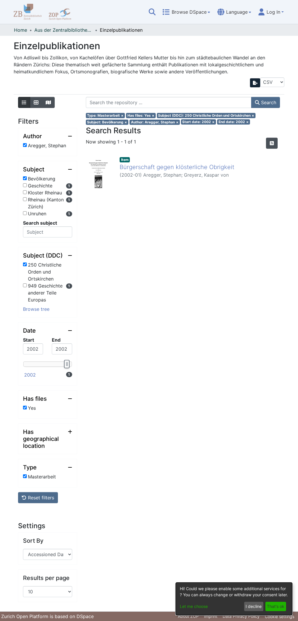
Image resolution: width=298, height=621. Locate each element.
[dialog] (234, 599)
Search (268, 102)
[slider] (66, 364)
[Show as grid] (36, 102)
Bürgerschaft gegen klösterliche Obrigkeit (177, 167)
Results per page (46, 577)
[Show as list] (24, 102)
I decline (254, 606)
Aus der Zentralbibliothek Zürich (63, 30)
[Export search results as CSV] (255, 82)
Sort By (33, 540)
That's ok (275, 606)
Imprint (210, 616)
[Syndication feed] (272, 143)
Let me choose (194, 606)
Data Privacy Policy (241, 616)
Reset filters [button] (40, 498)
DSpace (85, 616)
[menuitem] (186, 12)
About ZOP (188, 616)
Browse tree (36, 309)
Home (20, 30)
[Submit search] (152, 11)
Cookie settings (279, 616)
